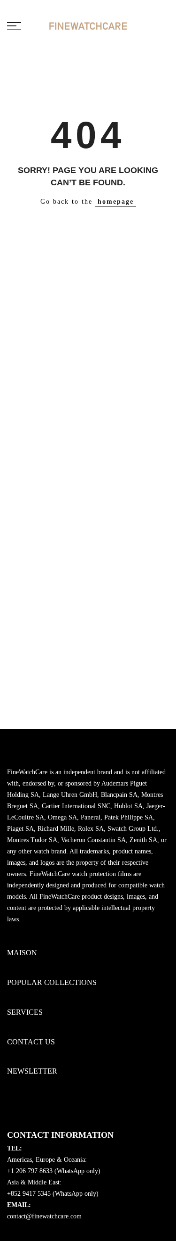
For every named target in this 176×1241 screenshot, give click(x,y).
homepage (116, 201)
